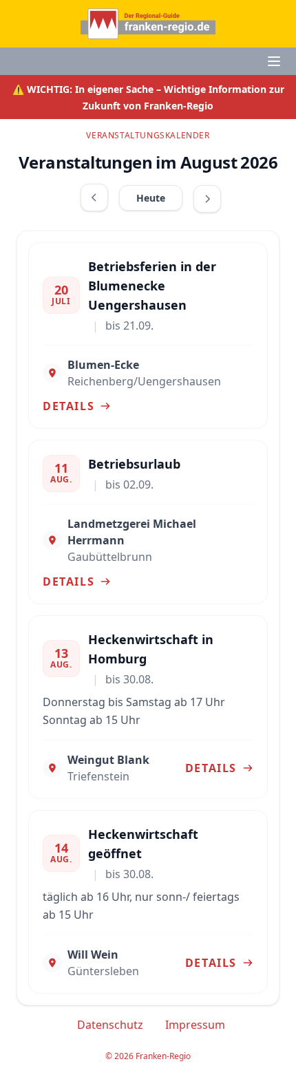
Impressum (195, 1024)
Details (68, 406)
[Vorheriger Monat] (94, 197)
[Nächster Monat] (207, 199)
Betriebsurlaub (134, 464)
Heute (150, 197)
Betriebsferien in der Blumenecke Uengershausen (152, 285)
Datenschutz (110, 1024)
